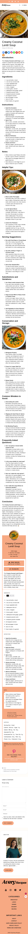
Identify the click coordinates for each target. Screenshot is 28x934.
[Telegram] (22, 52)
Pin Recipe (15, 569)
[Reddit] (19, 52)
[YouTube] (18, 1)
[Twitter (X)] (21, 890)
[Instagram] (9, 1)
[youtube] (7, 890)
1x (7, 595)
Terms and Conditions (14, 927)
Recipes (14, 909)
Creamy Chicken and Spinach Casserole (11, 769)
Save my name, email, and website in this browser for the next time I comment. (14, 817)
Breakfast (14, 899)
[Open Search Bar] (19, 5)
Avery (15, 551)
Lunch (14, 902)
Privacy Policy (14, 925)
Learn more (8, 870)
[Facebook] (3, 52)
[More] (3, 55)
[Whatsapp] (14, 52)
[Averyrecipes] (6, 5)
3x (13, 595)
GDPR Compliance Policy (14, 923)
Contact (14, 921)
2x (10, 595)
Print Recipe (14, 563)
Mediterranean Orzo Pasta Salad (10, 771)
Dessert (14, 906)
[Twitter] (15, 1)
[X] (6, 52)
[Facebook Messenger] (9, 52)
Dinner (5, 768)
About (14, 918)
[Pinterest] (12, 1)
